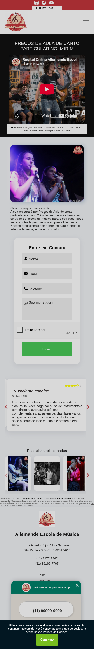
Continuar (47, 639)
